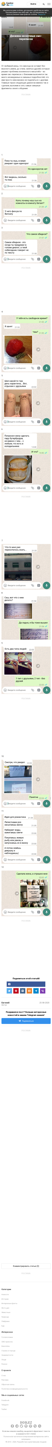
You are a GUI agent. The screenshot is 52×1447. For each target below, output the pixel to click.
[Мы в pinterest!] (30, 1426)
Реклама (4, 1380)
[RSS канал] (39, 1426)
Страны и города (8, 1351)
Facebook (5, 1400)
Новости (5, 1294)
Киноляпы (5, 1346)
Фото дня (5, 1308)
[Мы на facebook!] (12, 1426)
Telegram (5, 1405)
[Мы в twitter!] (21, 1426)
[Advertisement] (26, 123)
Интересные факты (9, 1303)
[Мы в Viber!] (35, 1426)
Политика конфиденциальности (14, 1389)
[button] (26, 984)
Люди (3, 1360)
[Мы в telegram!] (17, 1426)
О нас (3, 1376)
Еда (2, 1326)
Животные (5, 1312)
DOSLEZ (26, 1422)
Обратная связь (8, 1384)
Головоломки (7, 1337)
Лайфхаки (5, 1321)
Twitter (4, 1409)
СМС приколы (7, 1342)
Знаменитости (7, 1355)
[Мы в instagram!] (26, 1426)
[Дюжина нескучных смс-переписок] (42, 991)
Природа (5, 1317)
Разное (4, 1364)
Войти (33, 4)
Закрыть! (41, 14)
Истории (5, 1299)
